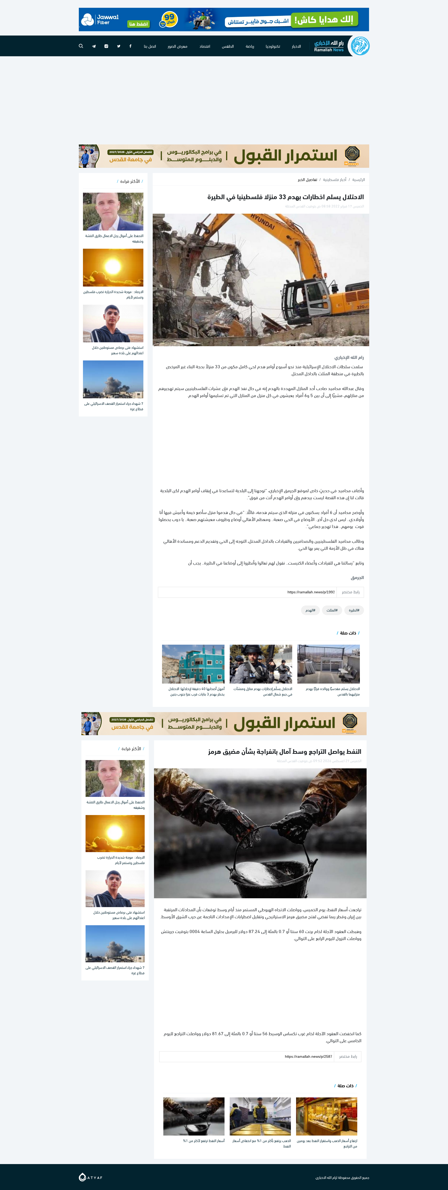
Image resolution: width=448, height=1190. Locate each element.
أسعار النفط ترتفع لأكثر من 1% (204, 1140)
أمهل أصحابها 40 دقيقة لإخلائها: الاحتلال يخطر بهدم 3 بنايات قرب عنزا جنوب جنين (197, 691)
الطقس (228, 46)
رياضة (250, 46)
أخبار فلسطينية (334, 179)
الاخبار (296, 46)
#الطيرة (354, 610)
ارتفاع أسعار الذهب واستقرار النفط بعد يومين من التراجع (327, 1143)
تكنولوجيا (273, 46)
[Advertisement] (224, 100)
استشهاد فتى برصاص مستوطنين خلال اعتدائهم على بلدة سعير (117, 350)
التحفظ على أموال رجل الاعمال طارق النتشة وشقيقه (114, 238)
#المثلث (332, 610)
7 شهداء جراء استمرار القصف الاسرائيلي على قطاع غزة (113, 406)
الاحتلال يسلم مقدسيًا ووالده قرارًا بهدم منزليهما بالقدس (333, 691)
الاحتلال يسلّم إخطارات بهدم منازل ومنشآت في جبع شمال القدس (263, 691)
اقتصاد (204, 46)
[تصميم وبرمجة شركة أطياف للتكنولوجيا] (90, 1176)
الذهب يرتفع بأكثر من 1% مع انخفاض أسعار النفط (262, 1143)
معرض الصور (177, 46)
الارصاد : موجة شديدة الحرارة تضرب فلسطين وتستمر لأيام (113, 294)
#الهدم (310, 610)
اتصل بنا (150, 46)
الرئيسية (358, 179)
